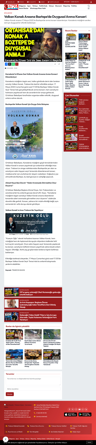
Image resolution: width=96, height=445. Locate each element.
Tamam (89, 442)
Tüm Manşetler (34, 432)
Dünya (51, 6)
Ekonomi (58, 6)
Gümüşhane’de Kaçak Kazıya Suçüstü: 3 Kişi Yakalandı (50, 362)
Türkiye (35, 6)
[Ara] (89, 6)
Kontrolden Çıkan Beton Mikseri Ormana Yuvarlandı (33, 342)
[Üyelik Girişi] (90, 2)
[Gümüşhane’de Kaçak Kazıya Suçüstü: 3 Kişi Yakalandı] (51, 354)
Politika (74, 6)
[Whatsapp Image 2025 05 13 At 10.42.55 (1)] (28, 224)
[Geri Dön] (5, 439)
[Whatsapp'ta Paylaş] (13, 64)
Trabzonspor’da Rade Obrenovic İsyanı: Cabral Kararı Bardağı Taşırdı (84, 83)
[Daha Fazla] (16, 64)
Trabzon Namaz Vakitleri (59, 426)
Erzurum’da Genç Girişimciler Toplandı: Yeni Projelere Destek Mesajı (32, 363)
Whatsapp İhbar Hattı (38, 8)
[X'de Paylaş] (9, 64)
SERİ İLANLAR (54, 2)
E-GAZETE (32, 2)
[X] (72, 409)
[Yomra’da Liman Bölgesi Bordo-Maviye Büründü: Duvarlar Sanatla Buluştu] (14, 354)
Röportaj (66, 6)
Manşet (58, 439)
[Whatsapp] (82, 409)
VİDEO (22, 2)
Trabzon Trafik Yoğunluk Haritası (78, 427)
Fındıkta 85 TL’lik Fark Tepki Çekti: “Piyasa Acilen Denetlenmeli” (13, 342)
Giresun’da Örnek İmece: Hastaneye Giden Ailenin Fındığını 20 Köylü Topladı (51, 343)
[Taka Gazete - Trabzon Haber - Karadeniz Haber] (11, 7)
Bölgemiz (22, 6)
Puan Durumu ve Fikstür (15, 432)
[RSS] (86, 409)
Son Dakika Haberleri (57, 432)
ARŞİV (43, 2)
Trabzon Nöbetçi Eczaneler (16, 426)
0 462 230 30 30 (41, 413)
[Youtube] (79, 409)
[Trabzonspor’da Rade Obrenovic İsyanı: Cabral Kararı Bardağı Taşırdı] (84, 75)
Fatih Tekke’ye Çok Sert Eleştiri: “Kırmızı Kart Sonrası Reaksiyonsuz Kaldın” (71, 64)
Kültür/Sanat (50, 439)
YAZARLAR (11, 2)
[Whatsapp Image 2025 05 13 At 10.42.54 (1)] (24, 133)
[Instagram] (76, 409)
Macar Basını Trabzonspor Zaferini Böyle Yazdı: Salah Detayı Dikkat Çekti (83, 45)
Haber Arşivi (76, 432)
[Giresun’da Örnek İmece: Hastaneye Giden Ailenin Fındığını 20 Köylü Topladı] (51, 334)
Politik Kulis (43, 6)
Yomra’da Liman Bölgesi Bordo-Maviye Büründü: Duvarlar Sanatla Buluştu (14, 363)
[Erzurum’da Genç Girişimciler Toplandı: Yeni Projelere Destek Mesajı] (33, 354)
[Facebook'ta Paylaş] (6, 64)
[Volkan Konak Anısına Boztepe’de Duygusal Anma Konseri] (33, 45)
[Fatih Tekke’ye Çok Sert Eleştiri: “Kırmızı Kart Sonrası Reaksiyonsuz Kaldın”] (71, 56)
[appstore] (70, 414)
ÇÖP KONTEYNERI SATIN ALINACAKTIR (70, 44)
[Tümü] (89, 31)
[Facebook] (69, 409)
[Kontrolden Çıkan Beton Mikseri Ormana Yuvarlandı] (33, 334)
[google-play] (85, 414)
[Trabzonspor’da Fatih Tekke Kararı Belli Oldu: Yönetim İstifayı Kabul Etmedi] (71, 75)
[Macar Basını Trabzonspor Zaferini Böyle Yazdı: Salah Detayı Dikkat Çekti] (84, 37)
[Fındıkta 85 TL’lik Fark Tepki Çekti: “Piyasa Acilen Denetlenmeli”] (14, 334)
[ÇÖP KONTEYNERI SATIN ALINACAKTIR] (71, 37)
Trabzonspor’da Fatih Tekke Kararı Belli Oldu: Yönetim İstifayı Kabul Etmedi (70, 84)
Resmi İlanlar (23, 8)
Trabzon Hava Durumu (37, 426)
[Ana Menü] (89, 8)
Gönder (10, 394)
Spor (29, 6)
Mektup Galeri (41, 439)
